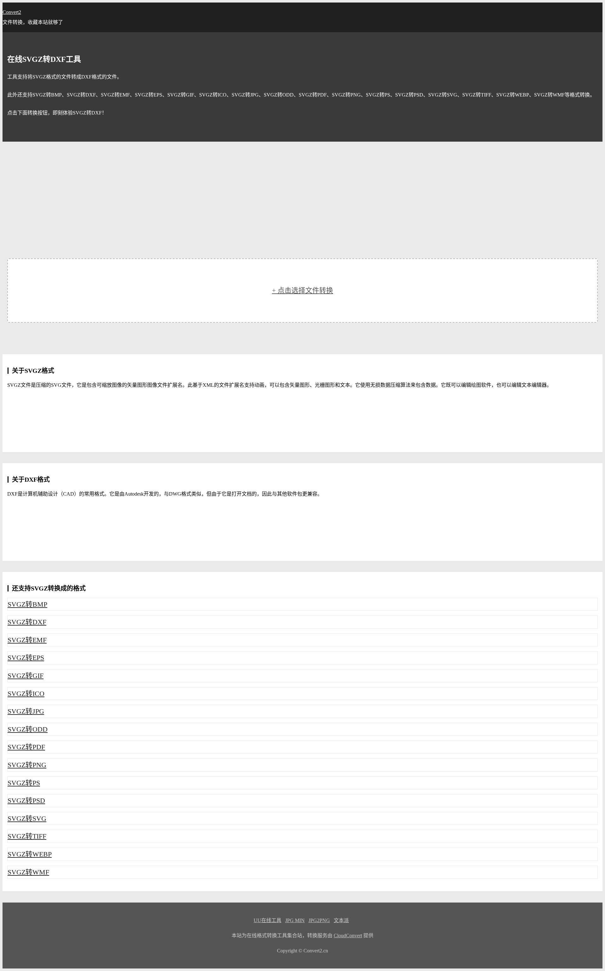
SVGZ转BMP (27, 604)
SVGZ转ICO (26, 693)
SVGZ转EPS (26, 658)
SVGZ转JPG (26, 711)
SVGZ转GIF (25, 676)
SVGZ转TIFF (27, 836)
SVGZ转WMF (28, 872)
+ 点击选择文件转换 (302, 290)
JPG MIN (295, 920)
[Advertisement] (302, 189)
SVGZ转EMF (27, 640)
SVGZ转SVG (27, 818)
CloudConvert (348, 935)
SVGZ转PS (24, 783)
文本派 (341, 920)
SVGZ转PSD (26, 800)
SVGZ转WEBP (30, 854)
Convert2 (12, 12)
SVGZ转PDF (26, 747)
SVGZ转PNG (27, 765)
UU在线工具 (267, 920)
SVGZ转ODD (28, 729)
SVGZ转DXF (27, 622)
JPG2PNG (319, 920)
